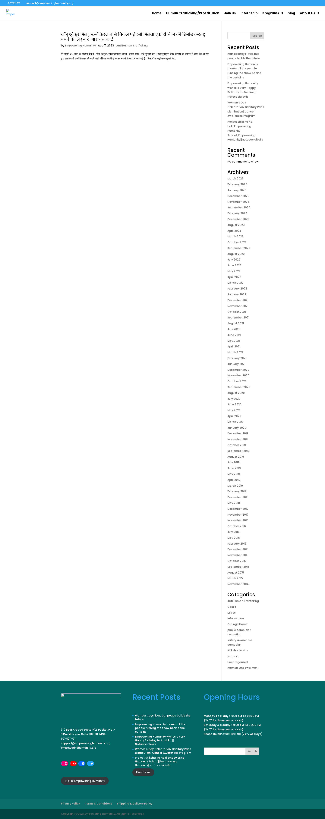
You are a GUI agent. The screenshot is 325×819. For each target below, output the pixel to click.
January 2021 (236, 364)
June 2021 (234, 335)
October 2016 (236, 526)
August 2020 (236, 393)
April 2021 (233, 346)
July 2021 (233, 329)
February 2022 (237, 288)
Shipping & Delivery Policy (134, 803)
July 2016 (233, 532)
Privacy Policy (70, 803)
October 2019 (236, 445)
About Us (307, 13)
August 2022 (236, 254)
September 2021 (238, 317)
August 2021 (235, 323)
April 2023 (234, 231)
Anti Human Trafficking (132, 45)
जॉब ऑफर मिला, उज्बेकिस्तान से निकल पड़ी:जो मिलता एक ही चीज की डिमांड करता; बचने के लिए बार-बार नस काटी (133, 37)
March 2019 (235, 486)
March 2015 (235, 578)
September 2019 (238, 451)
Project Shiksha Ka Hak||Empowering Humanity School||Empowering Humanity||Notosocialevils (160, 761)
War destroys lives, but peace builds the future (162, 717)
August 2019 (235, 457)
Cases (231, 607)
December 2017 (237, 509)
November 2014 (238, 584)
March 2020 (235, 422)
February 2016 (236, 543)
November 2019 (237, 439)
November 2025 (238, 202)
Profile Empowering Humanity (85, 781)
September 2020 (238, 387)
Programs (270, 13)
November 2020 (238, 375)
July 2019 (233, 462)
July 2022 (233, 259)
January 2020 (236, 428)
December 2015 (237, 549)
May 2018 (233, 503)
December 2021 (237, 300)
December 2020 (238, 370)
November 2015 (237, 555)
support (232, 656)
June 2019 (234, 468)
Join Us (230, 13)
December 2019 (237, 433)
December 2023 (238, 219)
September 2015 (238, 567)
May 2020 (234, 410)
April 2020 (234, 416)
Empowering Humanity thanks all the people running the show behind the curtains (160, 728)
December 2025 (238, 196)
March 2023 (235, 236)
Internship (249, 13)
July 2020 (233, 399)
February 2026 (237, 184)
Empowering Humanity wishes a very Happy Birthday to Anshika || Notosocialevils (160, 740)
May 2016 (233, 538)
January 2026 (236, 190)
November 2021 (237, 306)
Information (235, 618)
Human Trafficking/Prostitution (192, 13)
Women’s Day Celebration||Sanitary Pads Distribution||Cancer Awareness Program (163, 751)
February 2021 (236, 358)
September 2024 (238, 207)
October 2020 (237, 381)
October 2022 (237, 242)
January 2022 (236, 294)
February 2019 (236, 491)
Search (257, 36)
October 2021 (236, 312)
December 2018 (237, 497)
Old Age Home (237, 624)
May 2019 (233, 474)
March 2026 (235, 178)
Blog (291, 13)
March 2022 (235, 283)
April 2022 (234, 277)
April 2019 (233, 480)
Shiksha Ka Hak (237, 650)
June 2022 (234, 265)
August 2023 (236, 225)
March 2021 (235, 352)
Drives (231, 613)
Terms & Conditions (98, 803)
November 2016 (237, 520)
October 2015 (236, 561)
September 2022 (238, 248)
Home (156, 13)
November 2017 (237, 515)
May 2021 (233, 341)
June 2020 (234, 404)
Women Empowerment (243, 668)
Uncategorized (237, 662)
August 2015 (235, 572)
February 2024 (237, 213)
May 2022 (234, 271)
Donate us (143, 772)
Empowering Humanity (80, 45)
